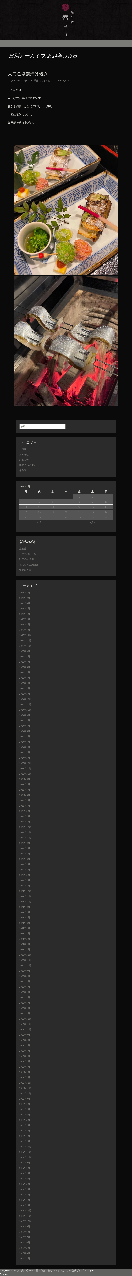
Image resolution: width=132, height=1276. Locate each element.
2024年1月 (24, 757)
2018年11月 (25, 1088)
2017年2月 (24, 1199)
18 (26, 512)
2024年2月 (24, 752)
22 (79, 512)
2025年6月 (24, 667)
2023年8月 (24, 784)
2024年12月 (25, 699)
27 (52, 517)
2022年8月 (24, 848)
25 (26, 517)
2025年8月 (24, 656)
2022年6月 (24, 858)
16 (92, 507)
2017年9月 (24, 1162)
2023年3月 (24, 811)
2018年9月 (24, 1098)
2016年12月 (25, 1210)
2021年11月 (25, 896)
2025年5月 (24, 672)
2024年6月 (24, 731)
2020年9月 (24, 970)
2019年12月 (25, 1018)
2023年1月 (24, 821)
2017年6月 (24, 1178)
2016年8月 (24, 1231)
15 (79, 507)
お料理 (22, 449)
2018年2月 (24, 1135)
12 (39, 507)
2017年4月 (24, 1189)
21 (66, 512)
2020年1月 (24, 1013)
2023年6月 (24, 795)
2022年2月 (24, 880)
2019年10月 (25, 1029)
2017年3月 (24, 1194)
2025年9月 (24, 651)
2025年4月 (24, 677)
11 (26, 507)
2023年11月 (25, 768)
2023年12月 (25, 763)
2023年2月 (24, 816)
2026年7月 (24, 597)
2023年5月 (24, 800)
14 (66, 507)
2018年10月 (25, 1093)
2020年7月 (24, 981)
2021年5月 (24, 928)
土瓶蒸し (24, 548)
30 (92, 517)
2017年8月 (24, 1167)
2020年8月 (24, 976)
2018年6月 (24, 1114)
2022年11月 (25, 832)
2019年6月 (24, 1050)
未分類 (22, 470)
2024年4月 (24, 741)
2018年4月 (24, 1125)
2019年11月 (25, 1024)
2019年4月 (24, 1061)
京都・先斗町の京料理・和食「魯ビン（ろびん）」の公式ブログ (49, 1270)
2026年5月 (24, 608)
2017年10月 (25, 1157)
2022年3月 (24, 874)
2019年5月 (24, 1056)
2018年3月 (24, 1130)
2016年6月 (24, 1242)
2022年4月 (24, 869)
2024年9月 (24, 715)
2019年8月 (24, 1040)
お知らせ (24, 454)
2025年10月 (25, 645)
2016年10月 (25, 1221)
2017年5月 (24, 1183)
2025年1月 (24, 693)
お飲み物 (24, 459)
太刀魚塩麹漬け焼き (28, 74)
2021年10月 (25, 901)
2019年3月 (24, 1066)
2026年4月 (24, 613)
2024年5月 (24, 736)
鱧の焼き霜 (25, 569)
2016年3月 (24, 1258)
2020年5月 (24, 992)
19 (39, 512)
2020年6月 (24, 986)
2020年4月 (24, 997)
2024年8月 (24, 720)
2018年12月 (25, 1082)
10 (106, 501)
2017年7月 (24, 1173)
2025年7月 (24, 661)
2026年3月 (24, 619)
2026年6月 (24, 603)
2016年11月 (25, 1215)
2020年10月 (25, 965)
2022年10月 (25, 837)
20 (52, 512)
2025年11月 (25, 640)
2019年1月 (24, 1077)
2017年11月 (25, 1151)
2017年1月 (24, 1205)
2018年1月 (24, 1141)
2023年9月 (24, 779)
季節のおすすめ (42, 80)
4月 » (92, 522)
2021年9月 (24, 906)
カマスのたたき (27, 553)
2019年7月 (24, 1045)
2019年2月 (24, 1072)
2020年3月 (24, 1002)
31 (106, 517)
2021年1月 (24, 949)
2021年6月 (24, 922)
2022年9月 (24, 842)
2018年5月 (24, 1120)
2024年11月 (25, 704)
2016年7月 (24, 1237)
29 (79, 517)
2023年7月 (24, 789)
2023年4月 (24, 805)
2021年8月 (24, 912)
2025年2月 (24, 688)
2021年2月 (24, 944)
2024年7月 (24, 725)
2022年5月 (24, 864)
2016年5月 (24, 1247)
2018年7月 (24, 1109)
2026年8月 (24, 592)
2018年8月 (24, 1104)
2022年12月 (25, 826)
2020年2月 (24, 1008)
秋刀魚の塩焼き (27, 559)
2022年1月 (24, 885)
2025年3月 (24, 683)
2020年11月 (25, 960)
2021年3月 (24, 938)
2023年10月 (25, 773)
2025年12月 (25, 635)
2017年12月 (25, 1146)
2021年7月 (24, 917)
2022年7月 (24, 853)
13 (52, 507)
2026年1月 (24, 629)
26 (39, 517)
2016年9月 (24, 1226)
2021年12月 (25, 890)
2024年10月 (25, 709)
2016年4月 (24, 1253)
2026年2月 (24, 624)
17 (106, 507)
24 (106, 512)
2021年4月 (24, 933)
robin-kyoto (63, 80)
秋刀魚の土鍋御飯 (28, 564)
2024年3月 (24, 747)
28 (66, 517)
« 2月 (39, 522)
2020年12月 (25, 954)
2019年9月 (24, 1034)
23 (92, 512)
